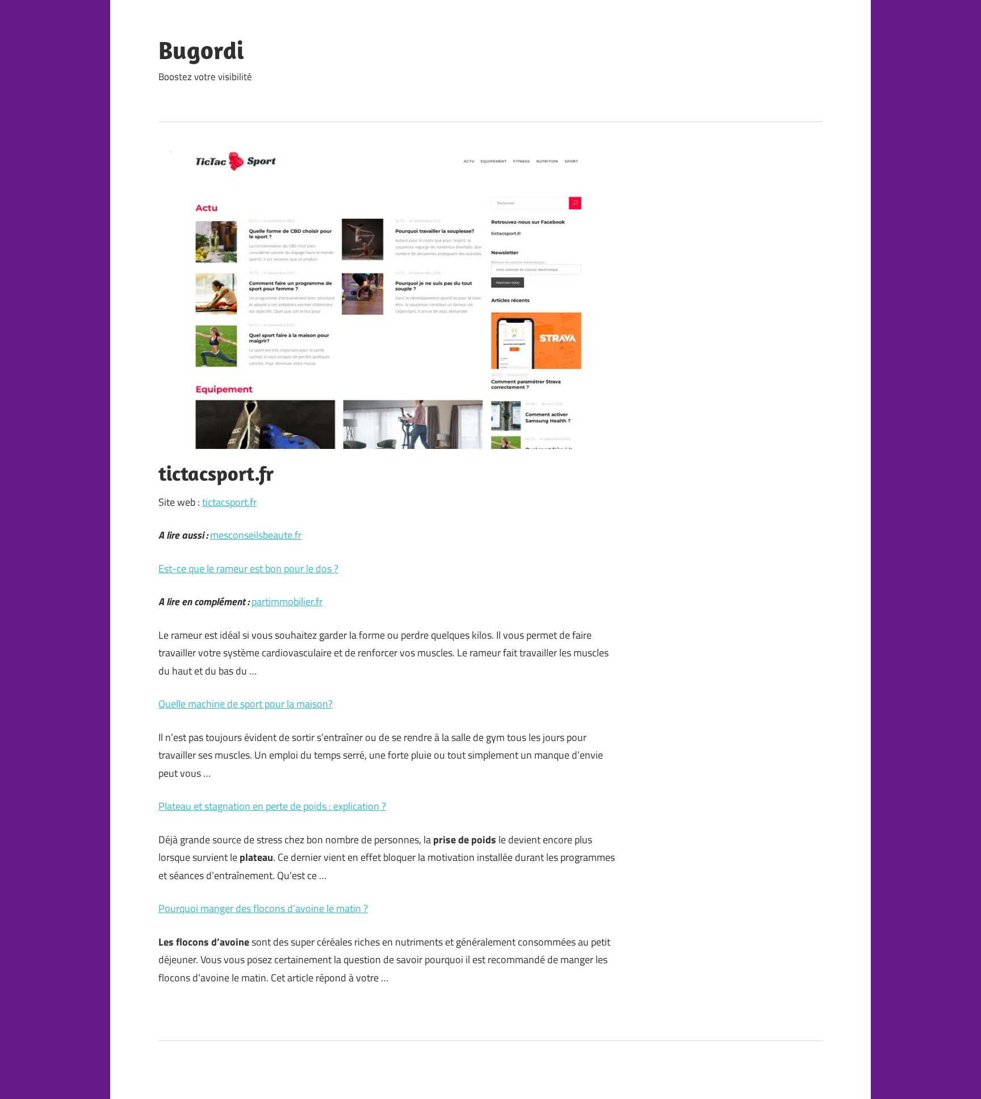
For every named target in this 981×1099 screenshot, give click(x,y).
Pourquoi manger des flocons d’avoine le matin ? (263, 908)
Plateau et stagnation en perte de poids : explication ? (272, 806)
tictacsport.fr (229, 502)
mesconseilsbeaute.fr (255, 535)
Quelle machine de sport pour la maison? (245, 703)
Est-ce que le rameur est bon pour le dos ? (248, 568)
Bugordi (201, 50)
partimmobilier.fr (286, 601)
